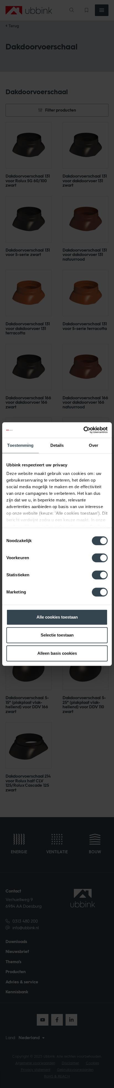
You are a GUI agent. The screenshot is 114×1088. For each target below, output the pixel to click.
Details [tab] (57, 445)
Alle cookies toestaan (57, 617)
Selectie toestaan (57, 635)
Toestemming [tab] (20, 445)
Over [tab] (93, 445)
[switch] (100, 557)
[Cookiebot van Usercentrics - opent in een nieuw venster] (83, 430)
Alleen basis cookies (57, 653)
